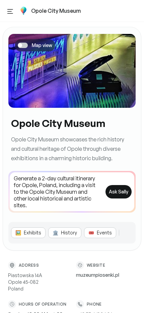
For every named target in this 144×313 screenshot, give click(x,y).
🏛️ (65, 232)
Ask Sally (118, 191)
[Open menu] (10, 11)
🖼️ (28, 232)
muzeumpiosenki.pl (97, 275)
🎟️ (100, 232)
